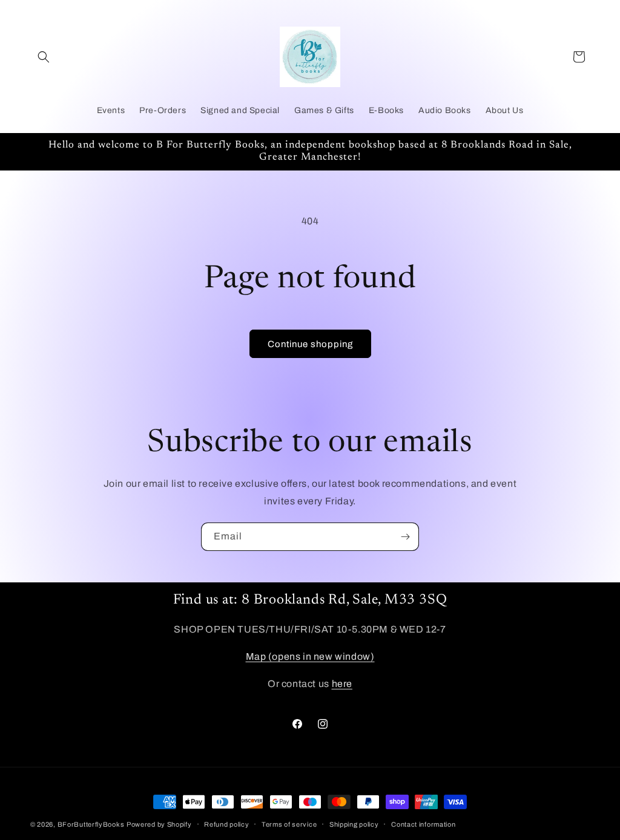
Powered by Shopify (159, 824)
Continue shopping (310, 344)
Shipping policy (354, 824)
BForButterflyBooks (91, 824)
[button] (43, 57)
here (342, 684)
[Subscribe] (405, 537)
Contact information (423, 824)
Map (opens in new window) (310, 656)
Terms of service (289, 824)
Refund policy (226, 824)
